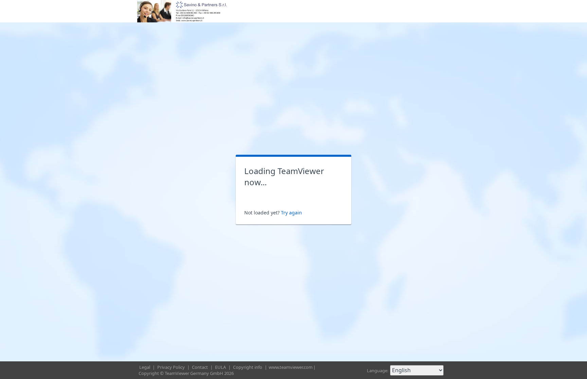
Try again (291, 212)
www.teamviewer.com (291, 367)
